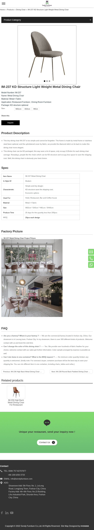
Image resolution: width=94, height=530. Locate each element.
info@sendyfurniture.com (21, 479)
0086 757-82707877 (17, 471)
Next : (72, 372)
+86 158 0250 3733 (16, 475)
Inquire (10, 123)
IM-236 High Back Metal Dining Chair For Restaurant (16, 402)
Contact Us (44, 442)
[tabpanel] (47, 55)
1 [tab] (44, 81)
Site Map (65, 526)
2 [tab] (47, 81)
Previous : (23, 372)
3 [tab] (49, 81)
